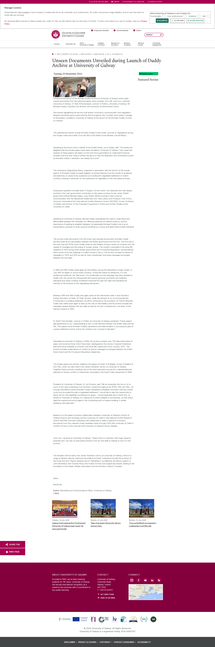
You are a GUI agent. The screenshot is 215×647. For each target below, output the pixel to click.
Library (116, 2)
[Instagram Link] (131, 580)
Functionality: (155, 16)
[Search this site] (161, 35)
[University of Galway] (68, 34)
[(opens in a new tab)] (73, 621)
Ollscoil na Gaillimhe (99, 2)
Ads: (204, 16)
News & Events (86, 54)
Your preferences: (175, 16)
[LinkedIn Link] (152, 580)
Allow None (179, 20)
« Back (56, 493)
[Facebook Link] (138, 580)
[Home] (53, 54)
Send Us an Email (107, 598)
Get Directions (107, 594)
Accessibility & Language (134, 2)
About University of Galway (67, 54)
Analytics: (192, 16)
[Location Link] (146, 599)
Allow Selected (196, 20)
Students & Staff (155, 2)
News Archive (99, 54)
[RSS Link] (159, 580)
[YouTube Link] (145, 580)
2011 (108, 54)
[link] (73, 619)
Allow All (163, 20)
